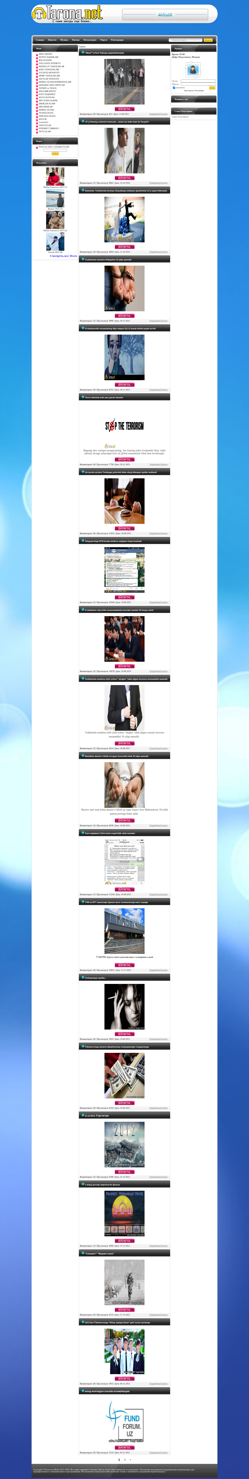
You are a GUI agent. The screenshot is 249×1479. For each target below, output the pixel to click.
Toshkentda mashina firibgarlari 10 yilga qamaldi (107, 260)
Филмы (75, 40)
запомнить (180, 88)
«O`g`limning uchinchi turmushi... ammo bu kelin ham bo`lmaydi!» (116, 122)
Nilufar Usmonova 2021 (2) (55, 231)
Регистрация (117, 40)
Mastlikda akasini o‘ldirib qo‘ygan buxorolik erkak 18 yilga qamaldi (116, 756)
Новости (52, 40)
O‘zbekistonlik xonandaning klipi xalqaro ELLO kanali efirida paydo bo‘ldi (120, 328)
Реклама (93, 1470)
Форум (103, 40)
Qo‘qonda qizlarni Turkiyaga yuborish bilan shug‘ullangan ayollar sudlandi (120, 472)
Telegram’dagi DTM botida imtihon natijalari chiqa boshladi (113, 541)
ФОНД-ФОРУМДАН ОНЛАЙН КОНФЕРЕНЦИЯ (106, 1391)
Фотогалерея (89, 40)
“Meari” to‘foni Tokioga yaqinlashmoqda (104, 53)
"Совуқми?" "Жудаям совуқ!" (99, 1254)
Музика (64, 40)
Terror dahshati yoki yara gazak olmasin (103, 397)
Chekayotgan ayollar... (95, 978)
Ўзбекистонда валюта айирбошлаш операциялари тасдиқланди (116, 1047)
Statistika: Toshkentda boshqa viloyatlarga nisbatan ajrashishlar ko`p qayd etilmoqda (125, 191)
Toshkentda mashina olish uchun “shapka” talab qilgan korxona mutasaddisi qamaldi (126, 679)
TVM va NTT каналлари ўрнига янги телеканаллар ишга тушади (116, 902)
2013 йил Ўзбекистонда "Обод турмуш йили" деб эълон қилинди (117, 1322)
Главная (40, 40)
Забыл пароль (189, 91)
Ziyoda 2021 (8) (55, 252)
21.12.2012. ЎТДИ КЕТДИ (96, 1116)
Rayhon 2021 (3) (55, 209)
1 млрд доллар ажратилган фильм (102, 1185)
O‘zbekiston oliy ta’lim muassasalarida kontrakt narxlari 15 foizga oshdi (118, 610)
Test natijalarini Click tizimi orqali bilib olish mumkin (109, 833)
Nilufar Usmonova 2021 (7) (55, 187)
